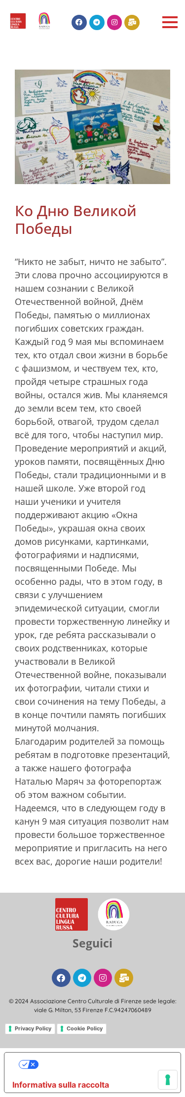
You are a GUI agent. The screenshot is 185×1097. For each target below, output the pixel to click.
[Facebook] (79, 22)
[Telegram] (97, 22)
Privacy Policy (33, 1028)
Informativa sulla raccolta (60, 1085)
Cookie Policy (85, 1028)
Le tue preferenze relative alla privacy (102, 1064)
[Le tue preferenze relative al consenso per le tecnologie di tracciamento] (167, 1079)
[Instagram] (114, 22)
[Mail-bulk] (132, 22)
